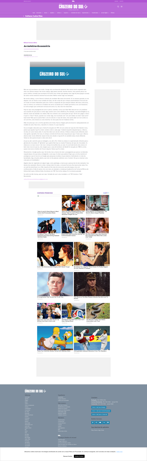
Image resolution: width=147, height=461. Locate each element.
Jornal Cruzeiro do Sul (73, 6)
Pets (26, 432)
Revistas (27, 436)
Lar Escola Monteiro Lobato (64, 443)
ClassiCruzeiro (61, 420)
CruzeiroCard (61, 421)
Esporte (66, 12)
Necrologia (27, 437)
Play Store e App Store (97, 430)
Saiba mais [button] (119, 451)
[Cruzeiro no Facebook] (92, 422)
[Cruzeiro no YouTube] (100, 422)
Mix (25, 429)
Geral (45, 12)
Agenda (26, 398)
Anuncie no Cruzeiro (62, 408)
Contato (121, 1)
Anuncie (116, 1)
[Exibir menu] (121, 6)
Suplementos (85, 12)
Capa (34, 12)
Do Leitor (27, 411)
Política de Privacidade (63, 400)
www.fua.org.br (61, 439)
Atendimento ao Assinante (64, 407)
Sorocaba (38, 12)
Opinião (52, 12)
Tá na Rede (27, 444)
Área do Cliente (27, 1)
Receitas (27, 434)
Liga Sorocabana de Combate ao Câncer (67, 444)
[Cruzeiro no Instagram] (96, 422)
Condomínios (28, 408)
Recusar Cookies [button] (67, 456)
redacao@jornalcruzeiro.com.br (31, 56)
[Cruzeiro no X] (104, 422)
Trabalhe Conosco (62, 415)
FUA (59, 435)
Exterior (26, 421)
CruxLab (60, 424)
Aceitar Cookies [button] (79, 456)
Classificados (95, 12)
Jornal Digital (104, 12)
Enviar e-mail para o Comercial (99, 414)
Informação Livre (29, 424)
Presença (27, 440)
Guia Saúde (27, 423)
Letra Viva (27, 426)
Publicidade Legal (62, 411)
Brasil (26, 402)
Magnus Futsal (28, 428)
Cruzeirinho (27, 410)
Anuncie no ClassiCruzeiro (64, 410)
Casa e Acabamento (29, 405)
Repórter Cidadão (62, 413)
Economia (27, 418)
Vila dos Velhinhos (62, 446)
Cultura (59, 12)
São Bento (27, 442)
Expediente (60, 397)
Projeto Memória (62, 398)
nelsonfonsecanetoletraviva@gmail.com (36, 179)
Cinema (26, 407)
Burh (59, 429)
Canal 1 (26, 403)
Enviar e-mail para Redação (98, 407)
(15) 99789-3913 (101, 400)
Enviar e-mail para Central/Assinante (101, 411)
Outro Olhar (27, 439)
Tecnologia (27, 445)
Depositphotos (61, 428)
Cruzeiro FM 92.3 (62, 423)
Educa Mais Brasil (29, 415)
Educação (27, 413)
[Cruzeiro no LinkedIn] (108, 422)
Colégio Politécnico (62, 441)
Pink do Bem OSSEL (62, 431)
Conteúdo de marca (75, 12)
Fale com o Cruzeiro (62, 405)
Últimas (112, 12)
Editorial (27, 419)
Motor (26, 431)
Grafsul (59, 426)
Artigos (26, 400)
